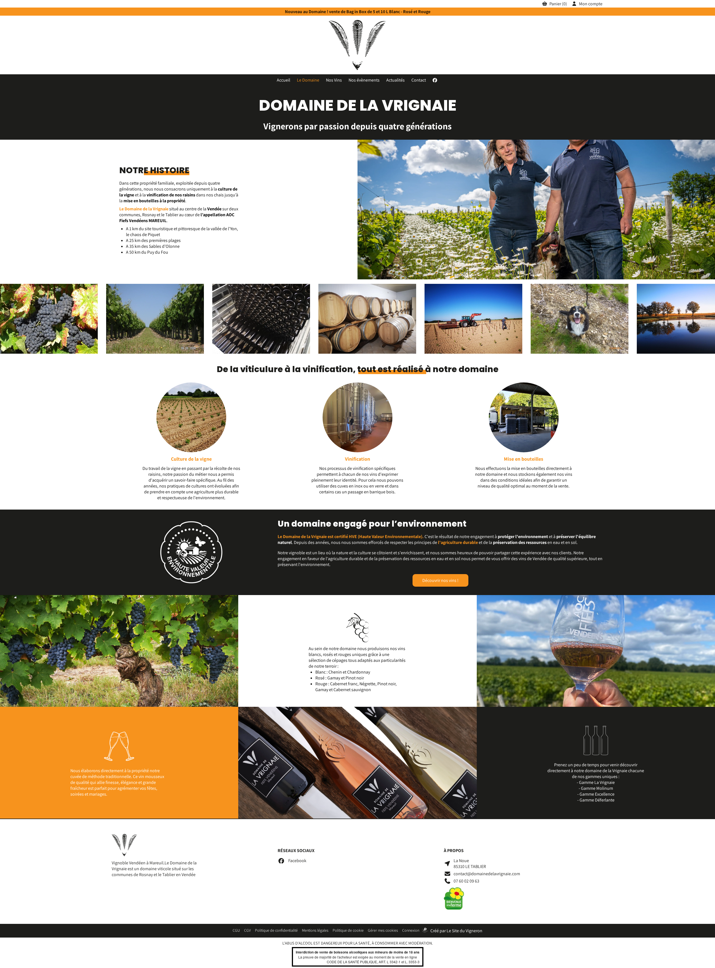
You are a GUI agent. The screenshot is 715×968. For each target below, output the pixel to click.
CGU (236, 930)
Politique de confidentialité (276, 930)
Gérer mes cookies (383, 930)
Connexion (410, 930)
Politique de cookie (348, 930)
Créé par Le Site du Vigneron (456, 931)
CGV (247, 930)
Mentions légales (315, 930)
